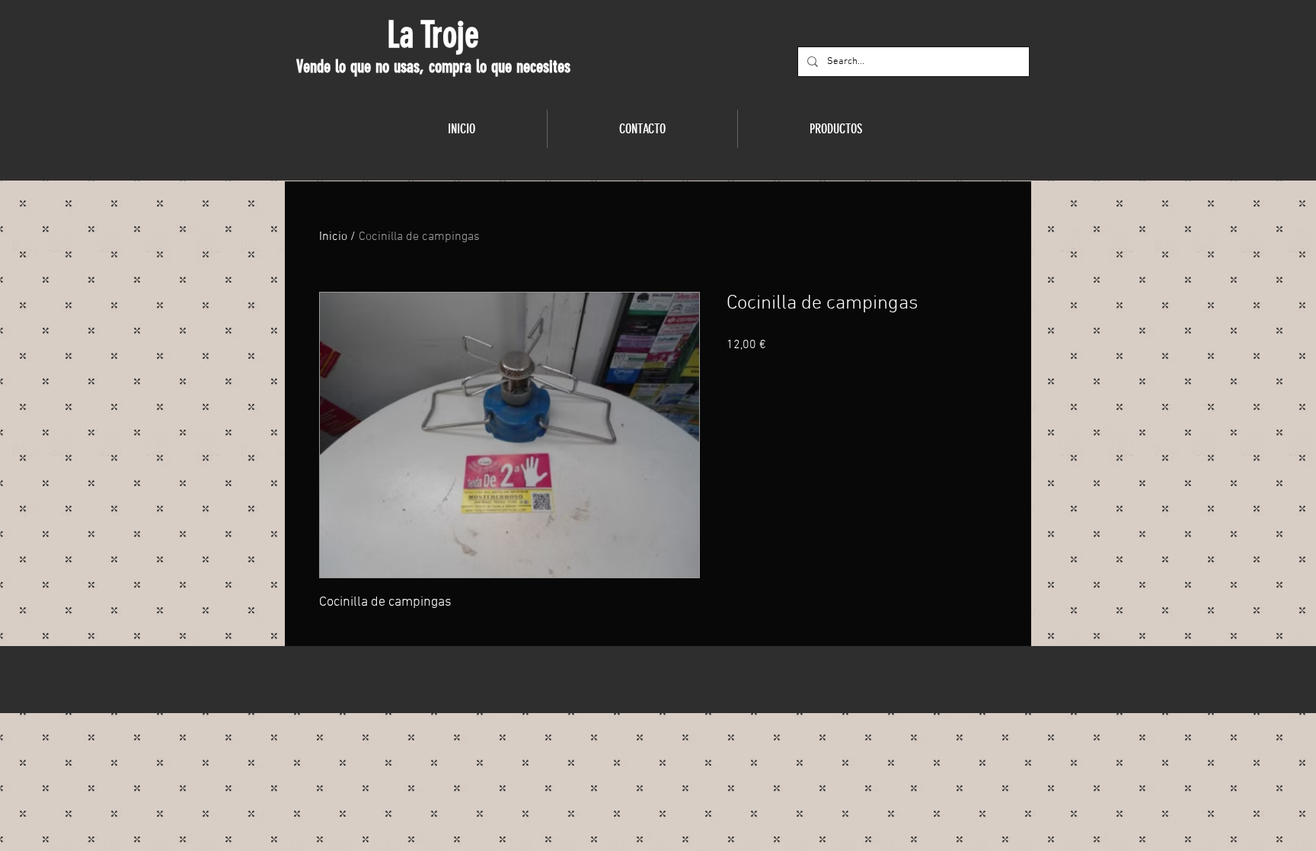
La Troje (433, 35)
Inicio (333, 237)
